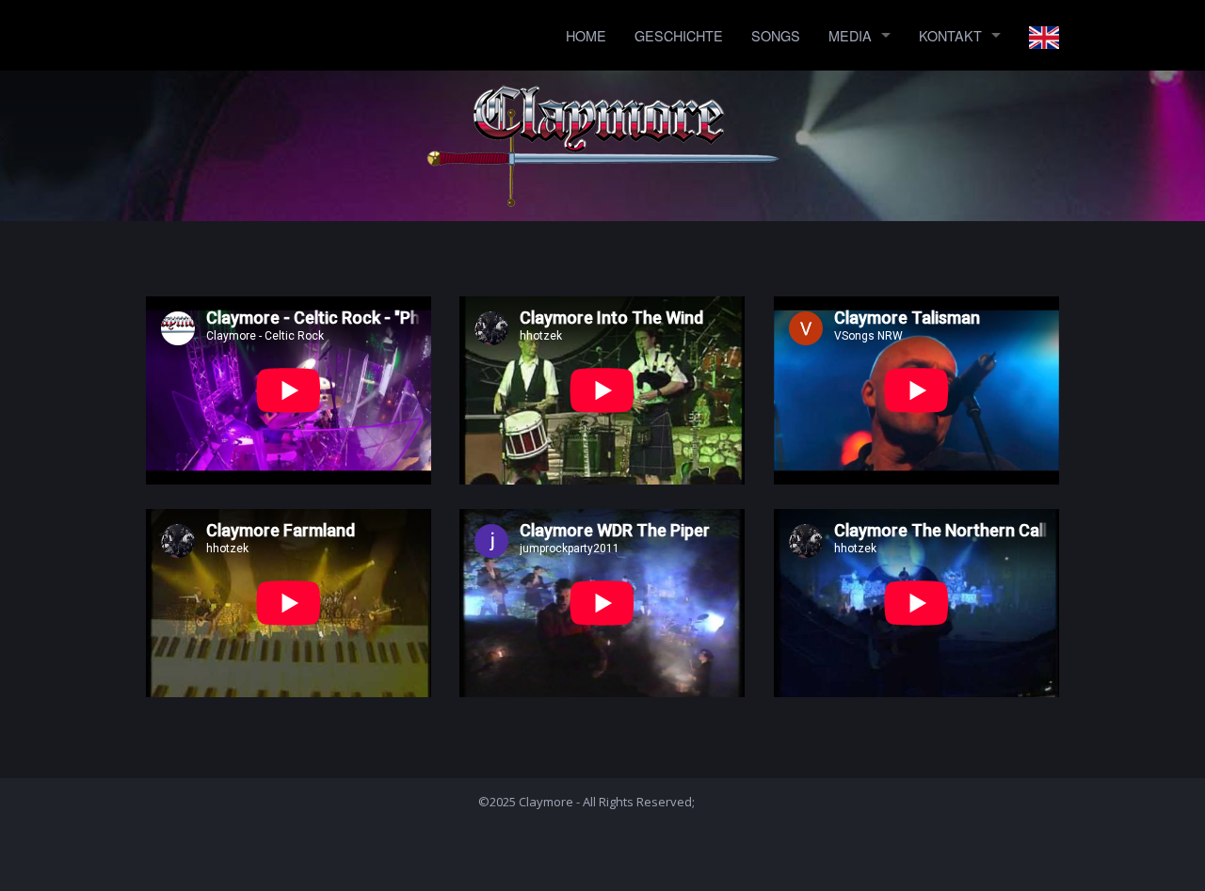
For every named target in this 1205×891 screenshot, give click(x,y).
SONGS (775, 35)
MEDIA (850, 35)
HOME (586, 35)
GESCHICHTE (679, 35)
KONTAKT (950, 35)
